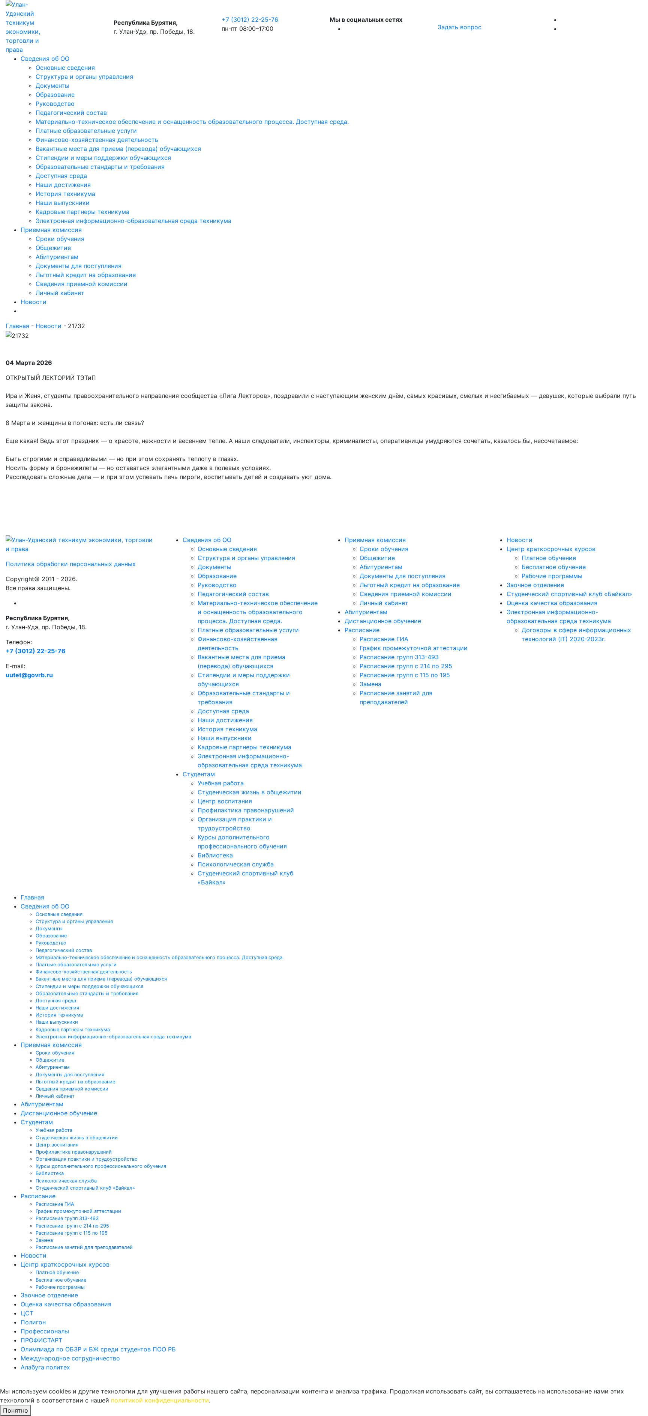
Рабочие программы (552, 576)
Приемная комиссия (51, 229)
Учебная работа (221, 783)
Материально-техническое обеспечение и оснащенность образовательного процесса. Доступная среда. (192, 121)
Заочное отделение (535, 585)
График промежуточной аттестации (414, 648)
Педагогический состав (71, 112)
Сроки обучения (60, 239)
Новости (33, 302)
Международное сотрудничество (70, 1358)
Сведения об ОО (45, 58)
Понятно (15, 1410)
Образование (55, 94)
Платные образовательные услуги (86, 130)
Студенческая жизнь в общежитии (250, 792)
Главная (17, 326)
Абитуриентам (57, 257)
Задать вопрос (460, 27)
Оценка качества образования (552, 603)
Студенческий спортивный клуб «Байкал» (569, 594)
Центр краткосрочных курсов (551, 549)
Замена (370, 684)
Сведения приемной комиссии (82, 284)
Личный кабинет (60, 293)
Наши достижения (63, 184)
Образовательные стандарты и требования (100, 166)
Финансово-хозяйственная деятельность (97, 139)
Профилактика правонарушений (246, 810)
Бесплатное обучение (554, 567)
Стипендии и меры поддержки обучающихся (103, 157)
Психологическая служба (236, 864)
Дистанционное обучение (383, 621)
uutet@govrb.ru (29, 675)
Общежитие (53, 248)
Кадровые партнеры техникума (82, 211)
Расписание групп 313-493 (399, 657)
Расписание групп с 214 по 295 (406, 666)
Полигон (33, 1322)
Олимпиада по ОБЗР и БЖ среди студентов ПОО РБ (98, 1349)
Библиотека (215, 855)
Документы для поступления (79, 266)
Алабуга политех (45, 1367)
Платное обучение (549, 558)
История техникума (65, 193)
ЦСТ (27, 1313)
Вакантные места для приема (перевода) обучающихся (118, 148)
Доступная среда (61, 175)
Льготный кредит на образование (86, 275)
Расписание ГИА (384, 639)
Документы (52, 85)
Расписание (362, 630)
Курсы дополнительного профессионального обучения (101, 1166)
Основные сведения (65, 67)
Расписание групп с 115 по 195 (405, 675)
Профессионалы (45, 1331)
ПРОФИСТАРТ (41, 1340)
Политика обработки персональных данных (71, 564)
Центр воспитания (225, 801)
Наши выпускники (63, 202)
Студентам (199, 774)
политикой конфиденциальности (160, 1400)
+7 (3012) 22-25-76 (250, 19)
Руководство (55, 103)
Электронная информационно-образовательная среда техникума (133, 220)
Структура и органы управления (84, 76)
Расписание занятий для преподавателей (84, 1247)
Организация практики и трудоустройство (87, 1159)
